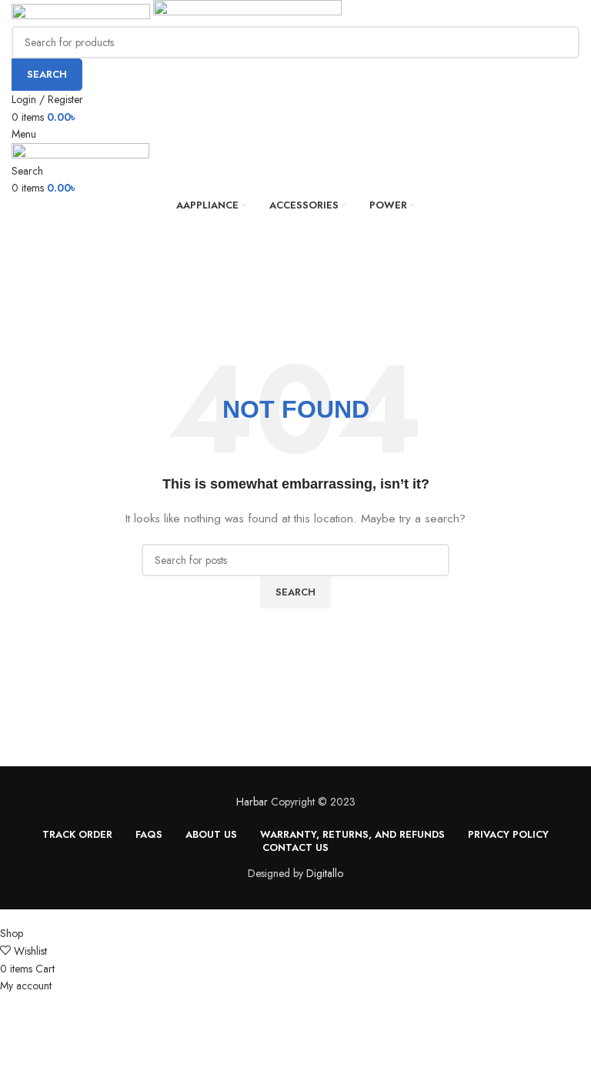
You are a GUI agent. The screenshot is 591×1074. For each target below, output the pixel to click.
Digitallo (324, 873)
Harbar (252, 801)
